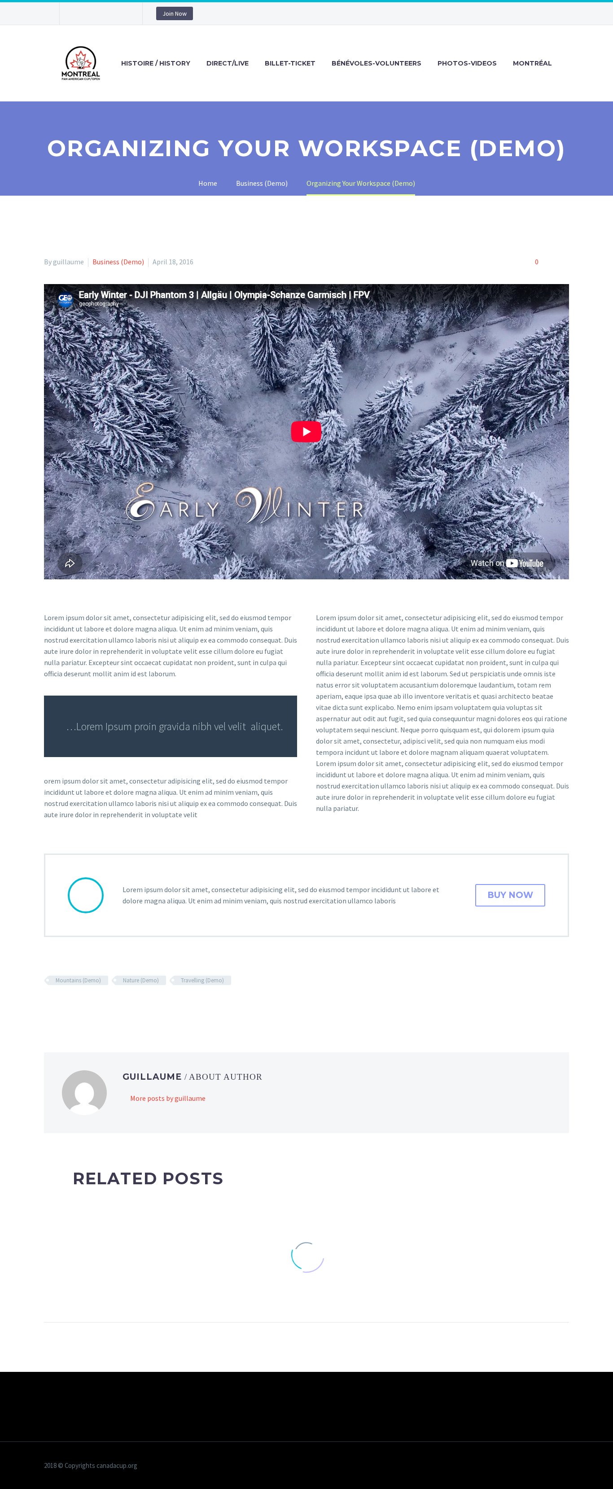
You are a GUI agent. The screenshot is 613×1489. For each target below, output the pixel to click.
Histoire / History (155, 63)
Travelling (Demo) (202, 980)
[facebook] (80, 13)
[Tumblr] (101, 1006)
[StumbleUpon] (127, 1006)
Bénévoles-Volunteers (376, 63)
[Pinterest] (88, 1006)
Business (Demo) (118, 261)
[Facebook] (49, 1006)
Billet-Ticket (290, 63)
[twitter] (93, 13)
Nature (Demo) (141, 980)
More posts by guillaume (168, 1098)
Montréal (532, 63)
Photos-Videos (467, 63)
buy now (510, 895)
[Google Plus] (75, 1006)
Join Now (174, 13)
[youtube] (120, 13)
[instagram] (107, 13)
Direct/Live (227, 63)
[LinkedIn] (114, 1006)
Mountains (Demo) (78, 980)
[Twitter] (62, 1006)
